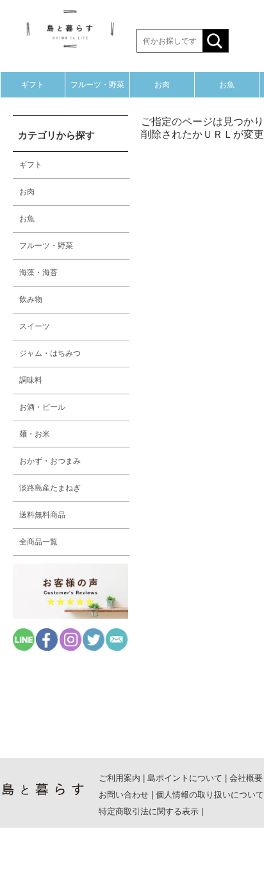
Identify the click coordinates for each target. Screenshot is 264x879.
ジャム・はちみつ (50, 353)
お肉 (162, 84)
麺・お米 (34, 434)
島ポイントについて (184, 778)
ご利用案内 (119, 778)
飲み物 (30, 299)
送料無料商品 (42, 514)
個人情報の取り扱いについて (210, 794)
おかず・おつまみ (50, 460)
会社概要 (246, 778)
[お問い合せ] (117, 647)
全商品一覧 (38, 541)
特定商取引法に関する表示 (149, 811)
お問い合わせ (124, 794)
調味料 (30, 380)
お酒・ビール (42, 407)
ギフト (32, 84)
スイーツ (34, 326)
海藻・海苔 (38, 272)
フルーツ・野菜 (97, 84)
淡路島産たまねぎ (50, 487)
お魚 (227, 84)
